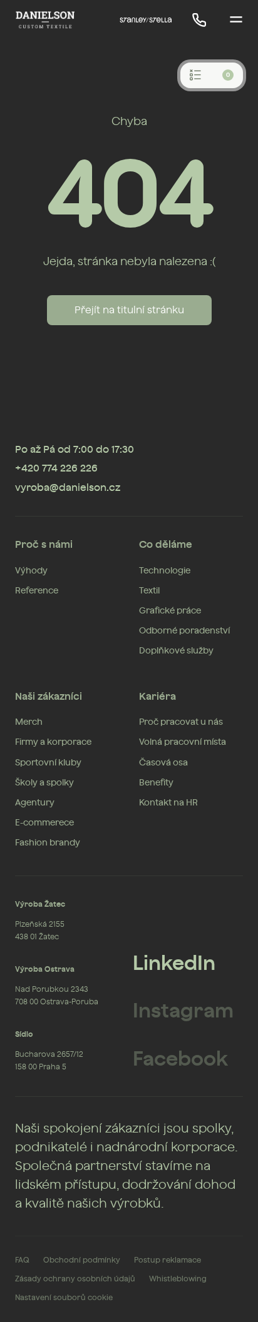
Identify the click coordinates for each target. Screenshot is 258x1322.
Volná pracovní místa (182, 742)
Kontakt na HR (168, 803)
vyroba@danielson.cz (67, 488)
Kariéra (157, 697)
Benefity (156, 783)
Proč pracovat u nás (181, 722)
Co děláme (165, 545)
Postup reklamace (167, 1260)
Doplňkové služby (176, 651)
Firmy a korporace (53, 742)
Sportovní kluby (48, 763)
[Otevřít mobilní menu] (236, 20)
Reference (36, 591)
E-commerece (44, 823)
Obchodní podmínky (81, 1260)
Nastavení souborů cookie (64, 1297)
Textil (149, 591)
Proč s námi (44, 545)
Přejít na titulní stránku (129, 310)
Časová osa (163, 763)
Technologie (164, 571)
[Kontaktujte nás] (199, 20)
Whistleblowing (178, 1279)
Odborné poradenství (184, 631)
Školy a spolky (44, 783)
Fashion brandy (47, 843)
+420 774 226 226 (56, 468)
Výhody (31, 571)
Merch (29, 722)
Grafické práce (170, 611)
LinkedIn (174, 964)
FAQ (22, 1260)
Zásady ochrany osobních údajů (75, 1279)
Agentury (34, 803)
